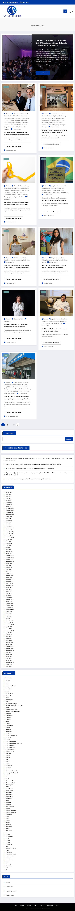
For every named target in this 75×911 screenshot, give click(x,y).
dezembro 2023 (10, 555)
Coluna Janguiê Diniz (11, 709)
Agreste (8, 680)
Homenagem (9, 785)
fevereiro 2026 (9, 504)
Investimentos (9, 794)
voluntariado (64, 192)
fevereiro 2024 (9, 551)
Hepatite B (19, 188)
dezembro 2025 (10, 508)
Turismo (8, 868)
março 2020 (9, 629)
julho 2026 (8, 494)
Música (8, 820)
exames (17, 118)
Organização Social (9, 391)
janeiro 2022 (9, 601)
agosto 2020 (9, 627)
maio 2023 (8, 569)
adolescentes (54, 114)
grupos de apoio (46, 190)
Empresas (11, 118)
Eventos (8, 761)
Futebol (8, 775)
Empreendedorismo (11, 741)
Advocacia (8, 678)
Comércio (8, 713)
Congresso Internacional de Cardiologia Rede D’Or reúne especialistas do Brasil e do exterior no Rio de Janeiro (51, 43)
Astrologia (8, 688)
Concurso (8, 717)
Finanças (8, 769)
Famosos (8, 767)
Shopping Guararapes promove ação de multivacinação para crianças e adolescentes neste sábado (54, 131)
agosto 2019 (9, 633)
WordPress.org (10, 895)
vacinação (44, 127)
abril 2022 (8, 595)
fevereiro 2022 (9, 599)
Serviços (8, 858)
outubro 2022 (9, 583)
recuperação (45, 192)
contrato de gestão (22, 384)
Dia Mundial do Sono (48, 321)
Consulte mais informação (43, 72)
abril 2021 (8, 619)
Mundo (7, 818)
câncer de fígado (19, 186)
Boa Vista (61, 188)
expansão (22, 118)
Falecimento (9, 765)
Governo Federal (10, 783)
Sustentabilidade (10, 860)
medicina (66, 57)
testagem (6, 197)
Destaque (8, 729)
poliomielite (45, 122)
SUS (17, 127)
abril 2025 (8, 524)
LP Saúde (11, 120)
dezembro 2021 (10, 603)
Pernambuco (9, 836)
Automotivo (9, 690)
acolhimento (57, 186)
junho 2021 (9, 615)
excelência (7, 260)
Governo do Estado (11, 781)
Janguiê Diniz (9, 796)
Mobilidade (9, 814)
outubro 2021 (9, 607)
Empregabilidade (10, 747)
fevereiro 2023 (9, 575)
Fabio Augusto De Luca (46, 55)
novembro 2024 (10, 534)
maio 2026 (8, 498)
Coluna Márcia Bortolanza (13, 711)
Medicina (8, 804)
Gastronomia (9, 777)
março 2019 (9, 640)
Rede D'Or (54, 59)
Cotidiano (8, 719)
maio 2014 (8, 658)
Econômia (8, 733)
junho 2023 (9, 567)
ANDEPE (16, 258)
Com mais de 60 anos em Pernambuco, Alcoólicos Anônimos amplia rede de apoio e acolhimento (54, 199)
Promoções (9, 844)
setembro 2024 (10, 538)
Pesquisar (9, 433)
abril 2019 (8, 638)
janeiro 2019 (9, 644)
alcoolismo (51, 188)
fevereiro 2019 (9, 642)
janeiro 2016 (9, 654)
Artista (7, 684)
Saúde (6, 86)
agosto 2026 (9, 492)
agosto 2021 (9, 611)
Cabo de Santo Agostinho (21, 382)
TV (6, 870)
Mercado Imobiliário (11, 812)
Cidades (8, 702)
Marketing (8, 802)
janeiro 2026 (9, 506)
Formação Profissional (12, 773)
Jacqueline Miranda (58, 57)
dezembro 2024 (10, 532)
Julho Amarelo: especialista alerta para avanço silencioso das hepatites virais (16, 203)
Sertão (13, 127)
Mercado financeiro (11, 810)
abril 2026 (8, 500)
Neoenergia (9, 826)
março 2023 (9, 573)
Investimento (9, 792)
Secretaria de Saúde (47, 124)
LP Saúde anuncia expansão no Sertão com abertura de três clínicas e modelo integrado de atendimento (16, 134)
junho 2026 (9, 496)
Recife (7, 846)
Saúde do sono (49, 323)
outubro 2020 (9, 623)
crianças (63, 116)
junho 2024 (9, 544)
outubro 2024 (9, 536)
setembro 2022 (10, 585)
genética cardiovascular (57, 55)
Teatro (7, 862)
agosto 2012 (9, 660)
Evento (7, 759)
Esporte (8, 755)
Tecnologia (9, 864)
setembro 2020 (10, 625)
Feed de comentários (11, 891)
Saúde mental (57, 192)
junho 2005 (9, 666)
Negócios (8, 824)
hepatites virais (8, 190)
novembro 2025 (10, 510)
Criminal (8, 723)
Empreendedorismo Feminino (14, 743)
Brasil (7, 692)
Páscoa (8, 834)
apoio (56, 188)
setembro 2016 (10, 650)
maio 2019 (8, 636)
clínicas (18, 116)
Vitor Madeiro (20, 197)
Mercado (8, 808)
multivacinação (52, 120)
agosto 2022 (9, 587)
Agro (7, 682)
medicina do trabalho (21, 120)
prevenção (14, 194)
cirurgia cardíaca (55, 51)
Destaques (9, 731)
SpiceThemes (46, 908)
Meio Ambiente (10, 806)
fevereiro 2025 (9, 528)
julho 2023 (8, 565)
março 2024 (9, 549)
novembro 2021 (10, 605)
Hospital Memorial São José (21, 190)
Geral (7, 779)
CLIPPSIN (23, 258)
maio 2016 (8, 652)
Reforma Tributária (11, 848)
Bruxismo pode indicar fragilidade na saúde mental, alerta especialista (16, 326)
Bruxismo (16, 319)
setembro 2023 (10, 561)
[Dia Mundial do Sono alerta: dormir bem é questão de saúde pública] (56, 302)
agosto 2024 (9, 540)
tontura (44, 262)
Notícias (8, 828)
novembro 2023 (10, 557)
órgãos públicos (16, 122)
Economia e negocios (11, 735)
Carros (7, 698)
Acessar (8, 882)
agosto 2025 (9, 516)
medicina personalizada (41, 59)
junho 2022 (9, 591)
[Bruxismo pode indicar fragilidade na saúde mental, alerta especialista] (18, 302)
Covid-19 (57, 116)
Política (8, 842)
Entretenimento (10, 751)
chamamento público (10, 384)
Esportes (8, 757)
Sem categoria (9, 856)
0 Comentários (17, 129)
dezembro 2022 (10, 579)
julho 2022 (8, 589)
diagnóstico (54, 258)
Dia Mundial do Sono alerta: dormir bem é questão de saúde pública (55, 330)
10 (14, 425)
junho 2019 (9, 635)
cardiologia (38, 51)
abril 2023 (8, 571)
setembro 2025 (10, 514)
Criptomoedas (9, 725)
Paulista (13, 260)
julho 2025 (8, 518)
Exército (8, 763)
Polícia (7, 838)
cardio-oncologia (60, 49)
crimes (7, 721)
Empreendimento (10, 745)
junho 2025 (9, 520)
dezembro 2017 (10, 646)
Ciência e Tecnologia (11, 703)
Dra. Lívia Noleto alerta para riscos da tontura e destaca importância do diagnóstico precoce (54, 267)
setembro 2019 (10, 631)
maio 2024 (8, 546)
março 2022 (9, 597)
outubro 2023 (9, 559)
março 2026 (9, 502)
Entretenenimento (10, 749)
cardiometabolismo (45, 51)
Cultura (8, 727)
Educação (8, 737)
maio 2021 (8, 617)
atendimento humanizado (21, 114)
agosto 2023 (9, 563)
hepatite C (25, 188)
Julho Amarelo (21, 192)
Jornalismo (9, 798)
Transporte (8, 866)
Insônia (56, 321)
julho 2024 (8, 542)
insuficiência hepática (10, 192)
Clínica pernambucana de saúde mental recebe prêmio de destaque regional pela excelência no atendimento (17, 267)
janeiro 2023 (9, 577)
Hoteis (7, 787)
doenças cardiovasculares (55, 53)
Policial (8, 840)
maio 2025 (8, 522)
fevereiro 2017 (9, 648)
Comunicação (9, 715)
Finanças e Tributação (11, 771)
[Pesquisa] (70, 11)
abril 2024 (8, 548)
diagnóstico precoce (9, 188)
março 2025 (9, 526)
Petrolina (6, 124)
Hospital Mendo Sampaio (11, 387)
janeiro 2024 (9, 553)
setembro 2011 (10, 662)
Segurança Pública (11, 854)
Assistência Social (10, 686)
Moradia (8, 816)
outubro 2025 (9, 512)
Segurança (9, 852)
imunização (48, 118)
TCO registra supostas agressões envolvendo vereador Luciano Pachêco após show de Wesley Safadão (33, 464)
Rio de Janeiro (60, 59)
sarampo (51, 122)
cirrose (26, 186)
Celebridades (9, 699)
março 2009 (9, 664)
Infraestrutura (9, 789)
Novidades (9, 830)
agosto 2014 (9, 656)
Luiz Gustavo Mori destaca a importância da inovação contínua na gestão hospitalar (28, 479)
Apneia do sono (56, 319)
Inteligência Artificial (49, 57)
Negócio (8, 822)
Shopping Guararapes (59, 124)
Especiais (8, 753)
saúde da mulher (47, 61)
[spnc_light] (73, 11)
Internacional (9, 790)
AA (52, 186)
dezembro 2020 (10, 621)
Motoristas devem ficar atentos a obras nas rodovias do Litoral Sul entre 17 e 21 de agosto (30, 468)
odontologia (7, 122)
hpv (43, 118)
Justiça (7, 800)
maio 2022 (8, 593)
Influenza (54, 118)
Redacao (39, 49)
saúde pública (58, 122)
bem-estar (64, 319)
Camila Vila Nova (10, 694)
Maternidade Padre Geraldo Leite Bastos (19, 389)
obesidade (49, 59)
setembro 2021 (10, 609)
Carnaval (8, 696)
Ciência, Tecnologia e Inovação (14, 705)
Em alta (8, 739)
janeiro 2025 (9, 530)
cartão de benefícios (10, 116)
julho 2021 (8, 613)
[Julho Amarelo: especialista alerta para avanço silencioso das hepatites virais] (18, 169)
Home (15, 905)
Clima (7, 707)
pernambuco (24, 122)
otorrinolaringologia (51, 260)
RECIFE (61, 190)
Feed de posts (9, 886)
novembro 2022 (10, 581)
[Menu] (65, 11)
